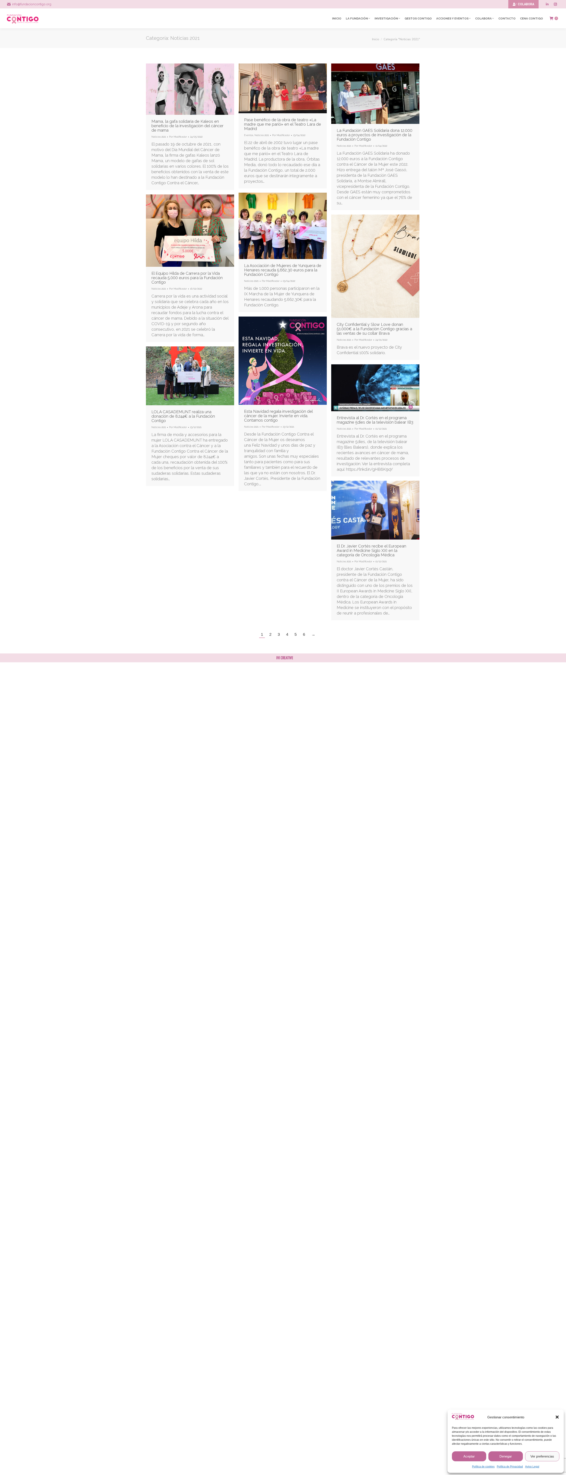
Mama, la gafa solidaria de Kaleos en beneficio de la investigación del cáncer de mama (187, 126)
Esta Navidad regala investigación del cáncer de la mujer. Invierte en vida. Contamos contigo (278, 416)
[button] (557, 1417)
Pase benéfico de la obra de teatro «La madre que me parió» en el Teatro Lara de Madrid (282, 124)
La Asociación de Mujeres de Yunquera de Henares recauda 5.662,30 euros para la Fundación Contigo (282, 270)
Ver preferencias (542, 1456)
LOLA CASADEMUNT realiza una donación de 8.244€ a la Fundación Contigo (183, 416)
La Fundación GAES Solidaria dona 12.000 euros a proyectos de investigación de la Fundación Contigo (374, 135)
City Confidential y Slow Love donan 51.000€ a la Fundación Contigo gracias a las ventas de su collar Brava (374, 329)
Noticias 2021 (158, 136)
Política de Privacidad (510, 1466)
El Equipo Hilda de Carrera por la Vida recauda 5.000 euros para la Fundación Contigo (187, 277)
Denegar (505, 1456)
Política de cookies (483, 1466)
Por (178, 136)
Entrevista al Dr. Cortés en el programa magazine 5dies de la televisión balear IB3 (375, 419)
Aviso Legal (532, 1466)
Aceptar (469, 1456)
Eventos (248, 135)
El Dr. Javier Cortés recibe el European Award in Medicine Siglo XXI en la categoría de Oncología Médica (371, 550)
